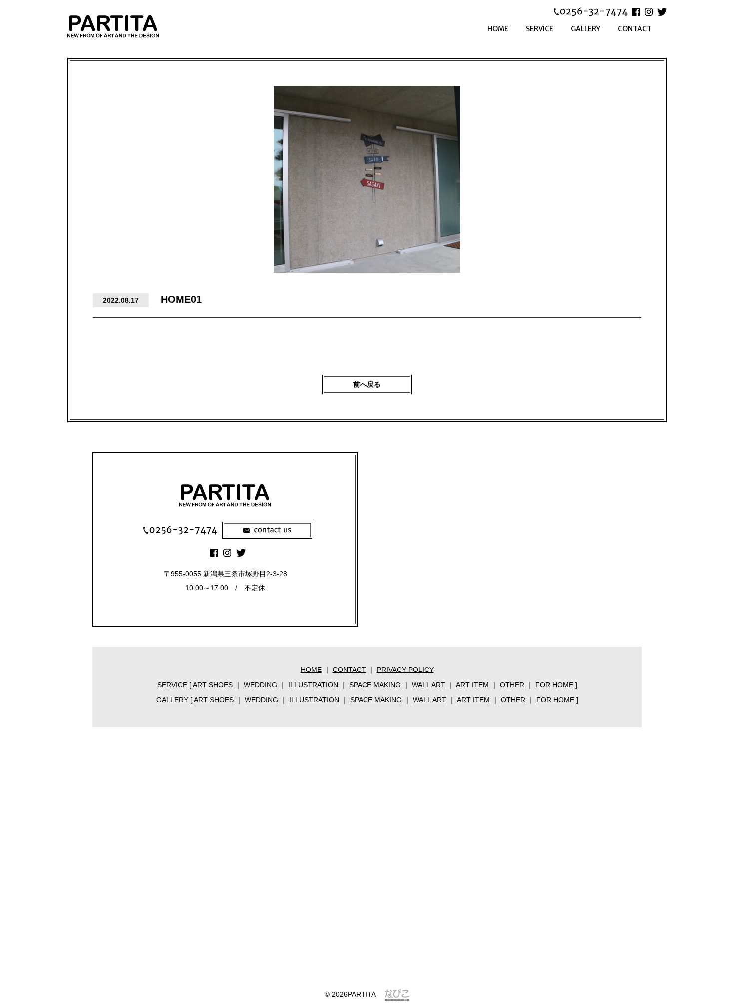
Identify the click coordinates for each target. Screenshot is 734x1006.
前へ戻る (367, 384)
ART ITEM (472, 685)
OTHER (512, 685)
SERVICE (539, 28)
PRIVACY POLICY (405, 669)
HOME (497, 28)
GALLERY (585, 28)
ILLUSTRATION (313, 685)
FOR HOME (554, 685)
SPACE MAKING (375, 685)
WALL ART (428, 685)
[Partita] (127, 26)
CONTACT (635, 28)
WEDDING (260, 685)
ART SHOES (213, 685)
